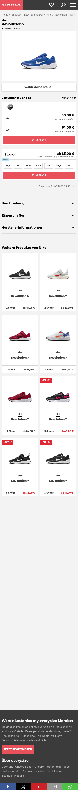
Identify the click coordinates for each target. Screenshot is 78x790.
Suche (63, 5)
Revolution (61, 14)
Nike (49, 14)
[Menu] (73, 5)
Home (5, 14)
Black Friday (54, 771)
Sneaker (16, 14)
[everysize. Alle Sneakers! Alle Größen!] (11, 5)
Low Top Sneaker (33, 14)
